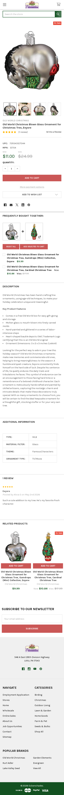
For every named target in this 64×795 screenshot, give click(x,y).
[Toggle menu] (4, 4)
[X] (17, 204)
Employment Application (16, 694)
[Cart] (59, 4)
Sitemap (7, 737)
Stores (6, 700)
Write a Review (53, 132)
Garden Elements (42, 757)
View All (37, 768)
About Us (7, 721)
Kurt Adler (8, 763)
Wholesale (8, 710)
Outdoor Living (42, 705)
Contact (7, 731)
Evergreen (38, 763)
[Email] (11, 204)
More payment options (32, 187)
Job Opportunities (12, 726)
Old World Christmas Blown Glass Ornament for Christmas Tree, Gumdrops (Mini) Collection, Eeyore (33, 258)
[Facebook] (5, 204)
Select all (11, 247)
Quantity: (8, 162)
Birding (38, 694)
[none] (32, 60)
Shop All (39, 731)
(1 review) (23, 132)
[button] (32, 194)
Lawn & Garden (43, 710)
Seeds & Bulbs (42, 726)
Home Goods (41, 715)
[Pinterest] (28, 204)
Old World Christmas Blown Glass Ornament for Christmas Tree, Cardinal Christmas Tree (48, 576)
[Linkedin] (22, 204)
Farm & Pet (41, 721)
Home (6, 705)
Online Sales (9, 715)
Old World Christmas (14, 757)
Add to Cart (16, 565)
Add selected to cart (33, 247)
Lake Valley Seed (11, 768)
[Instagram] (29, 668)
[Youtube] (34, 668)
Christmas (40, 700)
